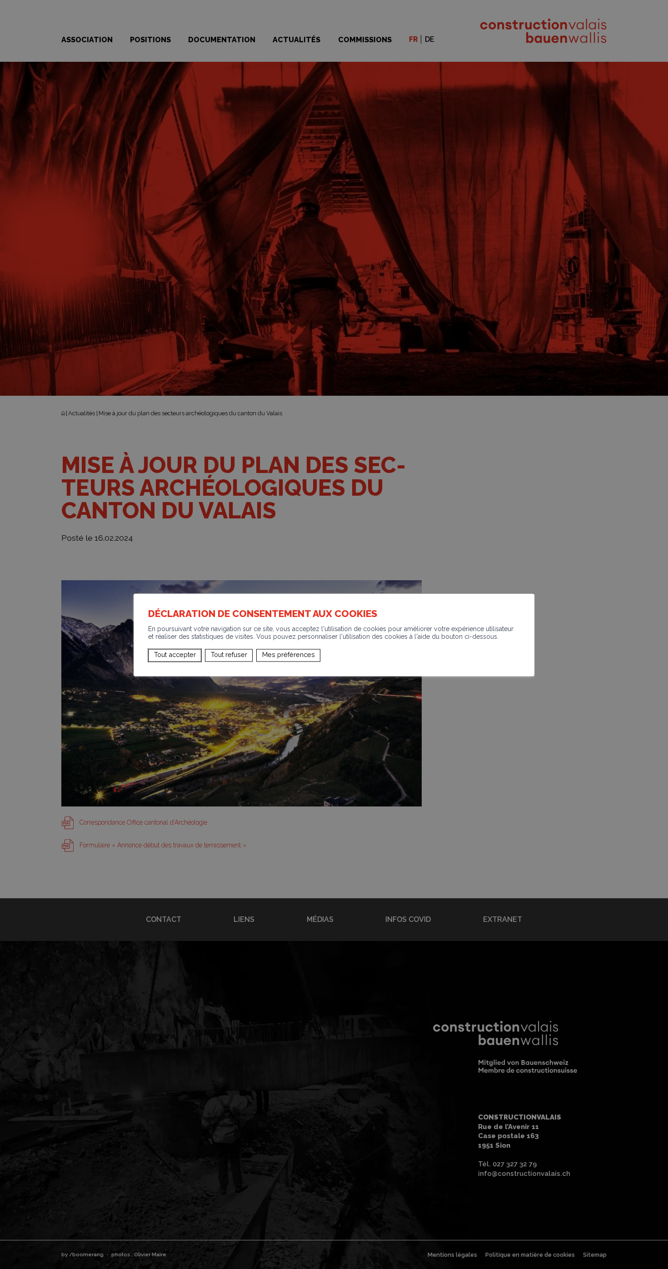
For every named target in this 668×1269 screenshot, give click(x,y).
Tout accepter (175, 655)
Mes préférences (288, 655)
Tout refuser (229, 655)
